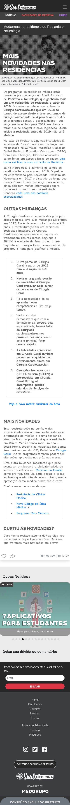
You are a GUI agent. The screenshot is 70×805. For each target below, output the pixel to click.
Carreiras (35, 708)
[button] (12, 639)
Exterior (35, 718)
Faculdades (35, 704)
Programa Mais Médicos (32, 513)
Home (35, 699)
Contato (35, 730)
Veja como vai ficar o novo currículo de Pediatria (34, 160)
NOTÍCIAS (11, 15)
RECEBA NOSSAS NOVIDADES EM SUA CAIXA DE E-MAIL (33, 669)
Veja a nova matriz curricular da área (34, 404)
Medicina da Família (49, 470)
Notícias (35, 713)
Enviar (35, 686)
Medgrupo (35, 734)
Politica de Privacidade (35, 725)
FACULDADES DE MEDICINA (38, 15)
